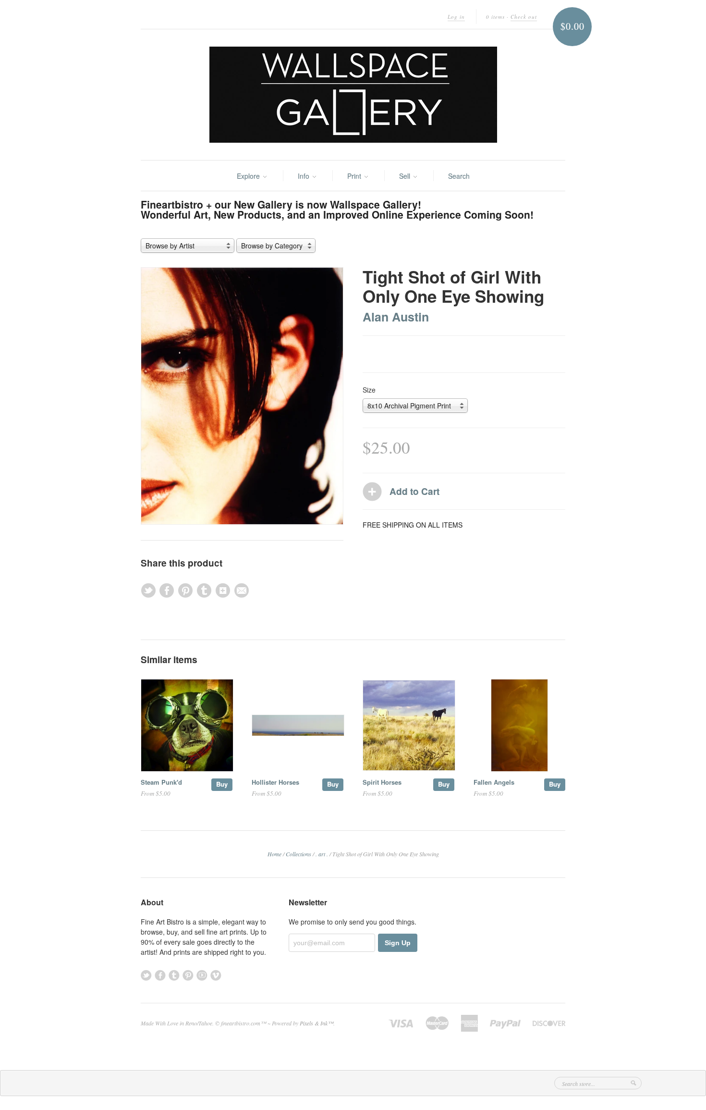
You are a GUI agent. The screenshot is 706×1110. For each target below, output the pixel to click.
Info (304, 176)
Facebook (160, 975)
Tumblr (174, 975)
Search (459, 176)
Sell (405, 176)
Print (355, 176)
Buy (222, 784)
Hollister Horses (275, 782)
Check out (524, 16)
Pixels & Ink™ (316, 1023)
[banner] (353, 95)
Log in (456, 16)
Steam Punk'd (161, 782)
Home (274, 854)
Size (369, 390)
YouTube (201, 975)
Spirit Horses (382, 782)
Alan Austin (396, 316)
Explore (249, 176)
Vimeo (215, 975)
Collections (298, 854)
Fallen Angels (494, 782)
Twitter (146, 975)
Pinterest (188, 975)
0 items (495, 16)
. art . (322, 854)
